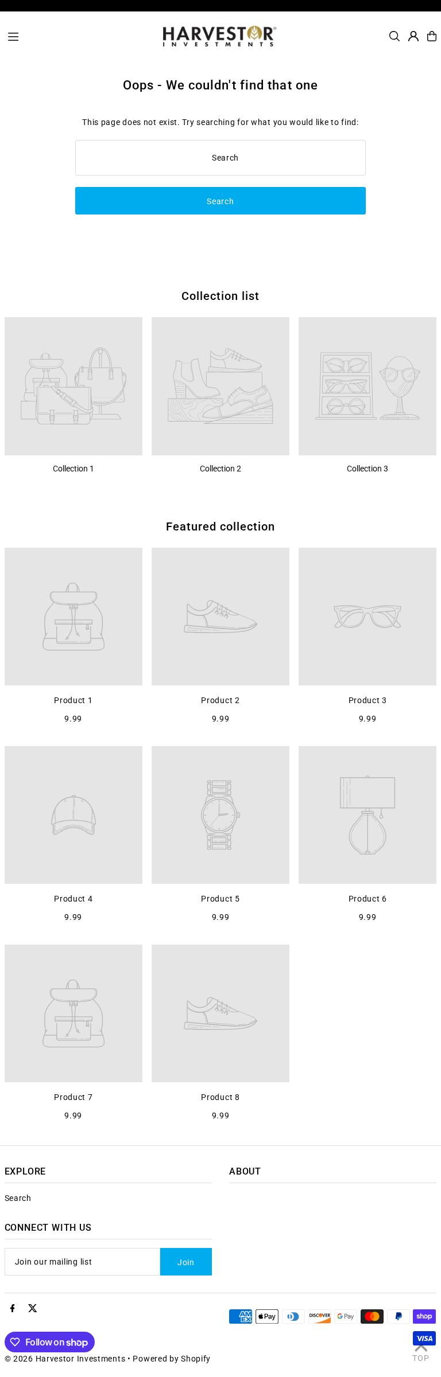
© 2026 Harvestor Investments (65, 1358)
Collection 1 (73, 468)
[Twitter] (32, 1308)
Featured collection (220, 526)
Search (18, 1198)
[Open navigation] (80, 35)
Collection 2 (220, 468)
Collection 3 (367, 468)
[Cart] (431, 36)
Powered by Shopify (172, 1358)
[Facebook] (12, 1308)
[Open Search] (394, 36)
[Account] (413, 36)
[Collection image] (73, 386)
